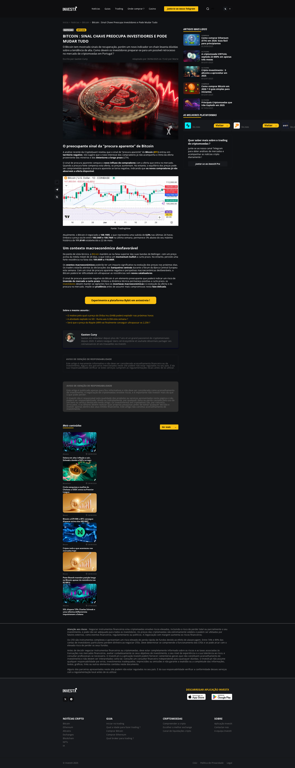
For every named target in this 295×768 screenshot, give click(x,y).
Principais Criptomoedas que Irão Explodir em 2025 (216, 104)
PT (213, 9)
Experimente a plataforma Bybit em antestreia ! (120, 300)
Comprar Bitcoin (114, 730)
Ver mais (169, 427)
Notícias (96, 8)
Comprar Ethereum (116, 734)
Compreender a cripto (174, 723)
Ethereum (68, 727)
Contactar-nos (221, 727)
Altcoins (205, 52)
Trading (119, 8)
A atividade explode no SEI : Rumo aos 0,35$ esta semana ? (97, 319)
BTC (156, 152)
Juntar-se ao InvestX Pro (207, 163)
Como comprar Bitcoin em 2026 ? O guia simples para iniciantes (215, 89)
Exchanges (68, 734)
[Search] (207, 9)
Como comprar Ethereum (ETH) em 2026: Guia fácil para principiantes (214, 40)
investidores (69, 283)
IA (64, 745)
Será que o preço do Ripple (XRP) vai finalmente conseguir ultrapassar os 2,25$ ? (108, 322)
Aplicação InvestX (223, 723)
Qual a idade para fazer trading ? (123, 727)
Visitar (222, 125)
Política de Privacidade (212, 762)
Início (65, 22)
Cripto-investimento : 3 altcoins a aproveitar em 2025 (214, 73)
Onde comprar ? (136, 8)
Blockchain (68, 738)
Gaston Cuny (81, 58)
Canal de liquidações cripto (177, 730)
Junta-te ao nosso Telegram (181, 8)
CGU (195, 762)
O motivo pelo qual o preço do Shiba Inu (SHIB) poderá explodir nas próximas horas (110, 315)
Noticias (75, 22)
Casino (152, 8)
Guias (107, 8)
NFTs (65, 742)
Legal (229, 762)
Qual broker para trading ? (120, 738)
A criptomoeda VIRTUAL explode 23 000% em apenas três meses (216, 57)
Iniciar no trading (115, 723)
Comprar (205, 35)
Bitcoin (85, 22)
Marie (175, 58)
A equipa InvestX (223, 730)
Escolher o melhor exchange (177, 727)
